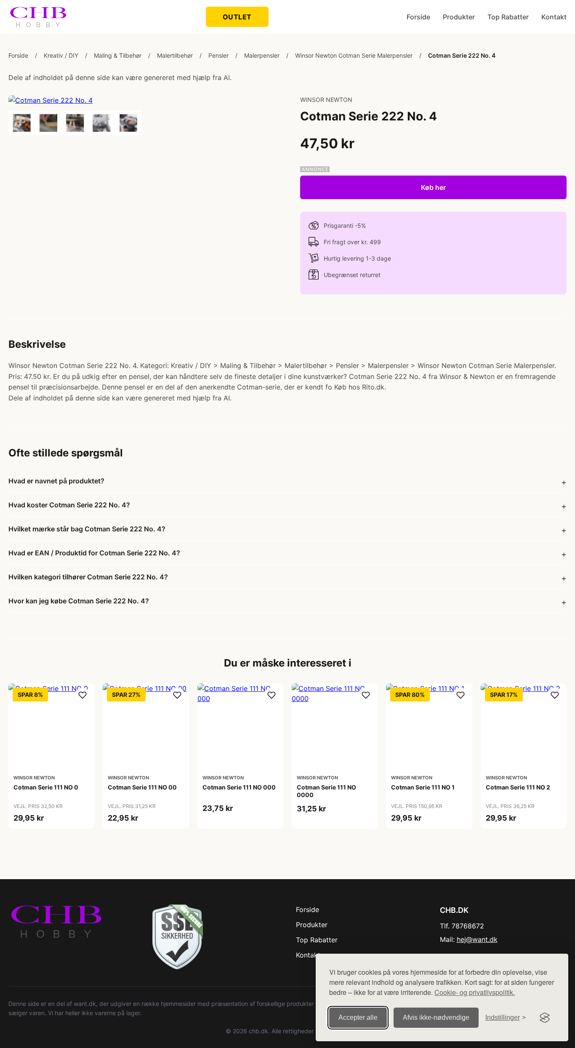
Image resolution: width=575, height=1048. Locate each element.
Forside (418, 17)
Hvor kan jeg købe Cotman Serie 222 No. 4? (78, 601)
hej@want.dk (477, 939)
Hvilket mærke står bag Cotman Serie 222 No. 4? (86, 529)
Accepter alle (358, 1017)
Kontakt (554, 17)
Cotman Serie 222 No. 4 (461, 55)
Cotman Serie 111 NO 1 (423, 787)
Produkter (459, 17)
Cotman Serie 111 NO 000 (239, 787)
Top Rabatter (508, 17)
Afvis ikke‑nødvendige (436, 1017)
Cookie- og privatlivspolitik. (474, 992)
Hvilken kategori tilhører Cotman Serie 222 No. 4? (88, 577)
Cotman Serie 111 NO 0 (45, 787)
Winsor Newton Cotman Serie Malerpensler (354, 55)
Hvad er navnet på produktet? (56, 481)
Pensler (218, 55)
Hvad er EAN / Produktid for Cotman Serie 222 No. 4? (94, 553)
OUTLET (237, 17)
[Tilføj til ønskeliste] (82, 695)
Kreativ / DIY (61, 55)
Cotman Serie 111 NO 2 (518, 787)
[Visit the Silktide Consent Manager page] (545, 1018)
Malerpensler (262, 55)
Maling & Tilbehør (117, 55)
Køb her (433, 187)
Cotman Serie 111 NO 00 (142, 787)
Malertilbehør (175, 55)
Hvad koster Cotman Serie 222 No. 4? (69, 505)
